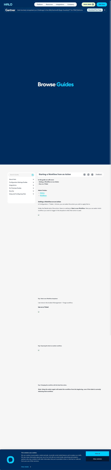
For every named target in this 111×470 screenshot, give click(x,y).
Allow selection (97, 459)
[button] (21, 179)
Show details (25, 466)
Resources (49, 4)
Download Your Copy (94, 10)
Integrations (60, 4)
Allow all (97, 453)
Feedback (99, 174)
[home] (8, 4)
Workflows (43, 195)
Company (70, 4)
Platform (40, 4)
